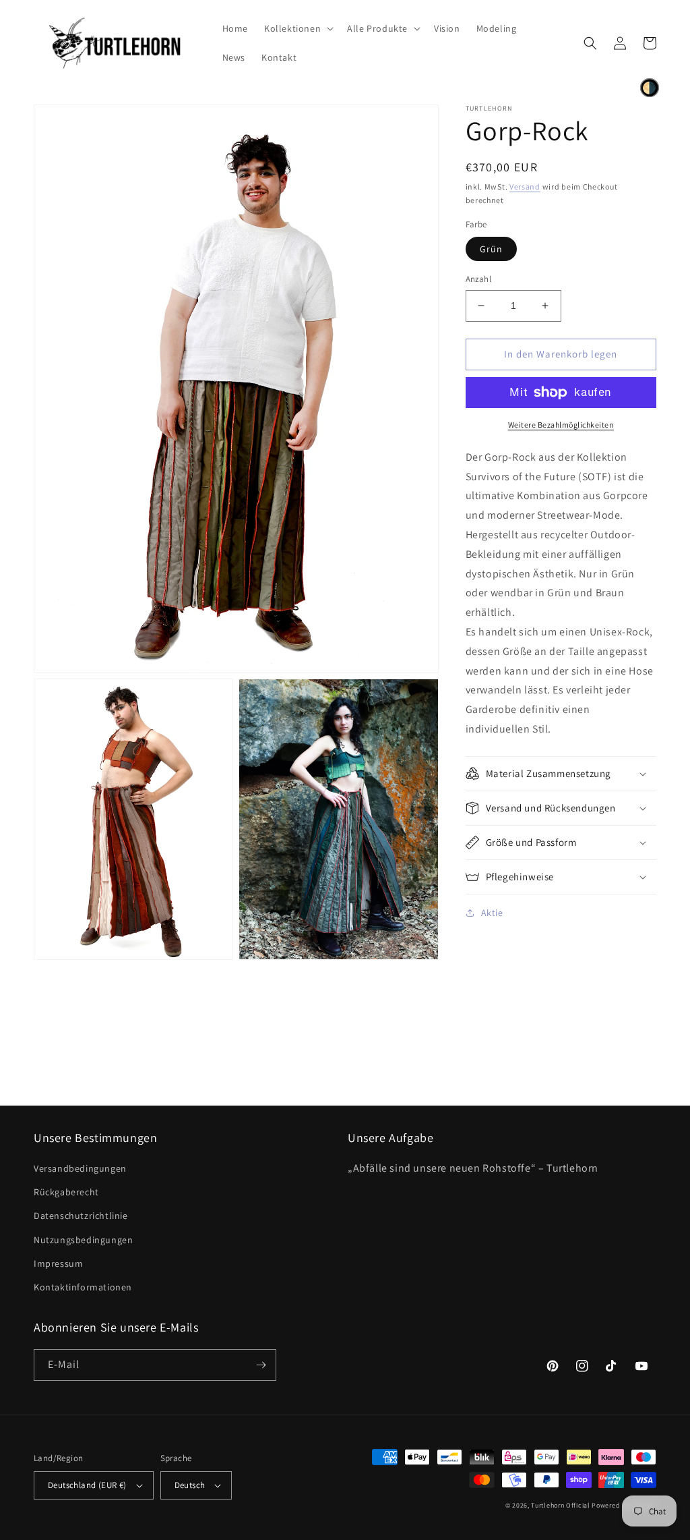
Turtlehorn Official (560, 1505)
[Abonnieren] (261, 1365)
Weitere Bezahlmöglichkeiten (561, 425)
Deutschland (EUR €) (87, 1485)
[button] (297, 28)
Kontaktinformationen (83, 1287)
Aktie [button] (492, 913)
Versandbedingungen (80, 1168)
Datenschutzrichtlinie (81, 1215)
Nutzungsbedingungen (83, 1240)
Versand (524, 186)
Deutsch (190, 1485)
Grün (491, 249)
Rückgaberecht (66, 1192)
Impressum (58, 1263)
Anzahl (478, 279)
